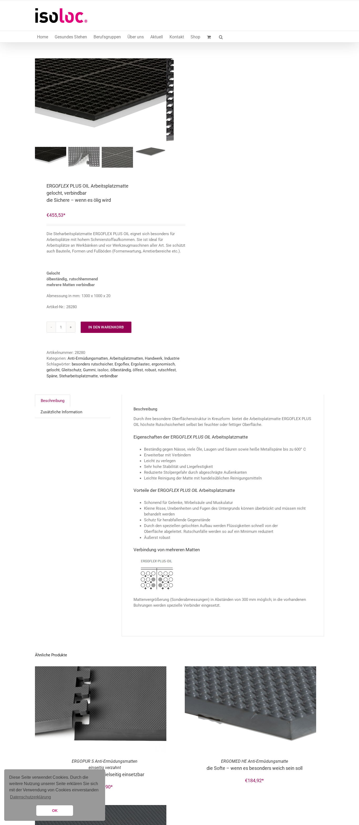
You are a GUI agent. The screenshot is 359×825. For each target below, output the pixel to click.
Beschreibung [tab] (52, 400)
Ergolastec (140, 364)
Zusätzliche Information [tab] (61, 412)
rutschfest (167, 370)
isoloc (103, 370)
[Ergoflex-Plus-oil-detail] (100, 101)
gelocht (53, 370)
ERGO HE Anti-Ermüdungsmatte (254, 765)
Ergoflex (122, 364)
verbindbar (109, 376)
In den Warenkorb (106, 327)
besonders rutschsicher (92, 364)
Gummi (89, 370)
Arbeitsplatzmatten (126, 358)
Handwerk (153, 358)
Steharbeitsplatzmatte (78, 376)
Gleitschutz (71, 370)
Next (170, 102)
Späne (52, 376)
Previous (39, 102)
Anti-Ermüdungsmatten (88, 358)
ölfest (138, 370)
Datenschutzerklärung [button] (30, 797)
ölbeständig (120, 370)
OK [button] (55, 810)
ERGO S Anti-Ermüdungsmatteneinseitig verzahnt (104, 768)
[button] (221, 36)
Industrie (172, 358)
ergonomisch (163, 364)
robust (150, 370)
